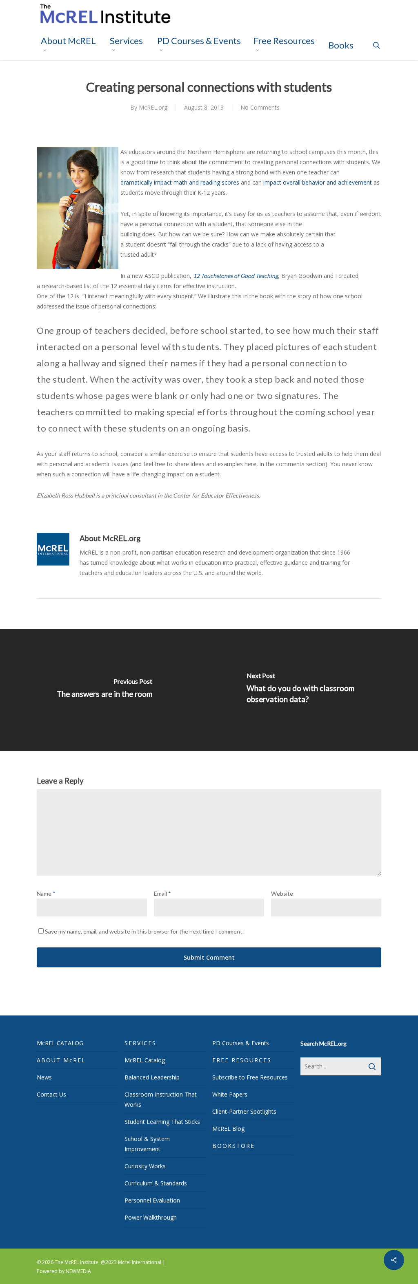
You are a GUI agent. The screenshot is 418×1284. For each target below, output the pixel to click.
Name (46, 893)
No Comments (260, 107)
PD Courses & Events (240, 1043)
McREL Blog (228, 1128)
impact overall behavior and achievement (317, 182)
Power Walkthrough (151, 1217)
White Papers (229, 1094)
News (44, 1077)
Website (282, 893)
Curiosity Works (145, 1166)
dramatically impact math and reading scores (179, 182)
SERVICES (140, 1043)
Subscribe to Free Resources (250, 1077)
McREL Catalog (145, 1060)
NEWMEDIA (78, 1271)
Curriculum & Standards (156, 1183)
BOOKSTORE (233, 1146)
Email (162, 893)
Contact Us (51, 1094)
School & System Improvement (147, 1144)
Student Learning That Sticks (162, 1121)
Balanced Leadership (152, 1077)
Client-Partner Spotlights (244, 1111)
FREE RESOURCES (241, 1060)
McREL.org (153, 107)
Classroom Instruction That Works (161, 1099)
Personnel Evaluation (152, 1200)
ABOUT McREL (61, 1060)
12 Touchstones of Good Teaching (235, 275)
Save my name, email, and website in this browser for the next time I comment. (144, 931)
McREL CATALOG (60, 1043)
